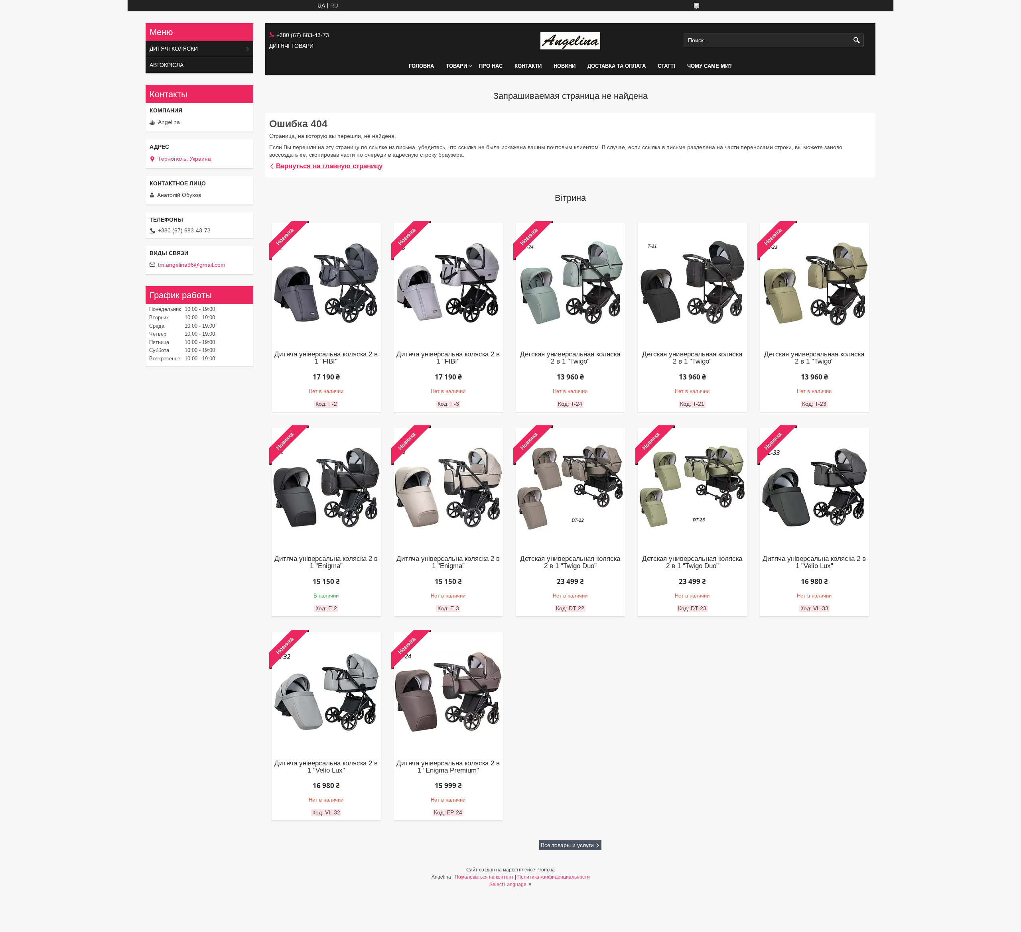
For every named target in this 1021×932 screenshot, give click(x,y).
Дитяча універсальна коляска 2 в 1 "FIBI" (326, 358)
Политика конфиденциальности (553, 877)
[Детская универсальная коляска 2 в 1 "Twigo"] (692, 283)
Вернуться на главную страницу (329, 166)
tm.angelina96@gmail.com (191, 265)
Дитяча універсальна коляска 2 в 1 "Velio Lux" (814, 562)
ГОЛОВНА (421, 66)
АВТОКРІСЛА (166, 65)
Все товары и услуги (567, 845)
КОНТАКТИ (528, 66)
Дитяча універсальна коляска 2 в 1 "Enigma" (326, 562)
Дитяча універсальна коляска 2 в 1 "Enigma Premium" (448, 767)
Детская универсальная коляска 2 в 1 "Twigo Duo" (570, 562)
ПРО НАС (491, 66)
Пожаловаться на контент (484, 877)
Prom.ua (545, 870)
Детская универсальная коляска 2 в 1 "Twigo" (570, 358)
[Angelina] (570, 40)
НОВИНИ (565, 66)
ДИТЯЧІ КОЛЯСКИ (174, 48)
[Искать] (857, 40)
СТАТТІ (666, 66)
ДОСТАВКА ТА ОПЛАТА (616, 66)
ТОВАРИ (456, 66)
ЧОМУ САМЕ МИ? (709, 66)
